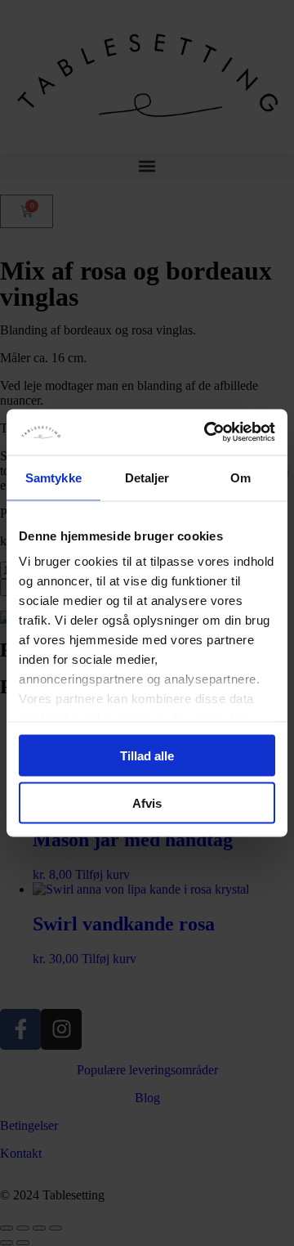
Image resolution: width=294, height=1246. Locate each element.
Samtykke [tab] (53, 477)
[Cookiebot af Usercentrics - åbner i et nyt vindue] (207, 432)
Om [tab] (240, 477)
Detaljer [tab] (147, 477)
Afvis (147, 803)
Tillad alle (147, 755)
